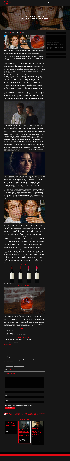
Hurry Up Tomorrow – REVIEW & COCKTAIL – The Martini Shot (37, 431)
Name (6, 390)
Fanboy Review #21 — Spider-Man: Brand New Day (55, 40)
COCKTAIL (8, 367)
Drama (12, 367)
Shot (22, 367)
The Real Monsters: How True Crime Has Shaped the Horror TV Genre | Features (24, 433)
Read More (22, 442)
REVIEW (19, 367)
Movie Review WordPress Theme (32, 454)
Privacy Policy (25, 2)
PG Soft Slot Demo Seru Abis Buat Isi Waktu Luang (11, 424)
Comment (7, 376)
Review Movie (10, 369)
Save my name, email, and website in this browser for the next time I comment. (19, 405)
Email (6, 395)
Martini (15, 367)
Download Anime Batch (8, 365)
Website (6, 400)
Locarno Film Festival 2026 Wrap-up (53, 42)
